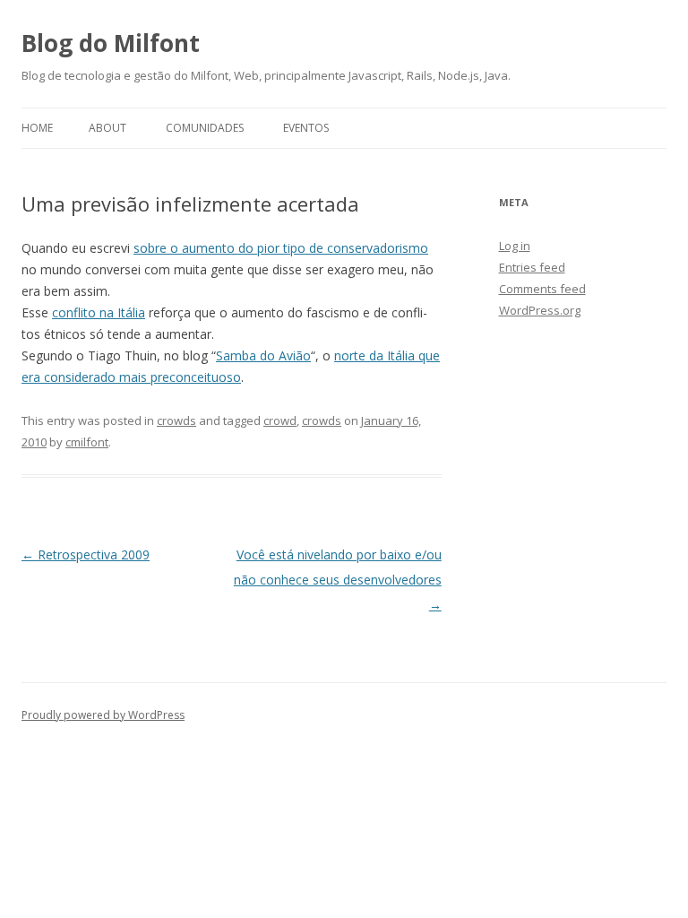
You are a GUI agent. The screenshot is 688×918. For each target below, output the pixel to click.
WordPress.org (539, 310)
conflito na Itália (98, 312)
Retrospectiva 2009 (86, 554)
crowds (176, 420)
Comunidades (205, 127)
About (107, 127)
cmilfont (86, 442)
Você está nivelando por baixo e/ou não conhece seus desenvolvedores (338, 579)
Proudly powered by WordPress (103, 715)
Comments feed (542, 289)
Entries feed (532, 267)
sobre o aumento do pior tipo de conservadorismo (280, 247)
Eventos (306, 127)
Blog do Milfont (111, 43)
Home (37, 127)
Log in (514, 246)
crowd (280, 420)
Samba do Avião (263, 355)
